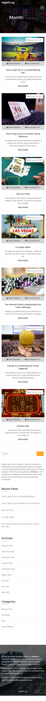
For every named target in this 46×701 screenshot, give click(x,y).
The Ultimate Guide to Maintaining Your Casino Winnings (23, 305)
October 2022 (7, 563)
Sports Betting (7, 626)
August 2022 (7, 575)
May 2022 (5, 592)
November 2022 (8, 557)
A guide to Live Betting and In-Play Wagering (23, 367)
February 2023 (7, 546)
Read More (23, 86)
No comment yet (33, 63)
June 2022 (5, 586)
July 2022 (5, 580)
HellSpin (34, 472)
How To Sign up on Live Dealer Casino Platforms (23, 135)
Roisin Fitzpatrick (14, 63)
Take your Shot (23, 194)
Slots (4, 621)
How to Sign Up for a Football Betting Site (23, 71)
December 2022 (8, 551)
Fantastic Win (23, 426)
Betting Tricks (7, 609)
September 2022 (8, 569)
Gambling (5, 615)
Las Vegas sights (23, 247)
